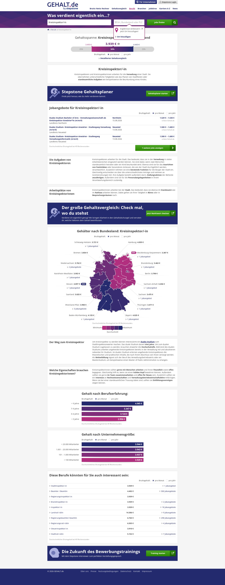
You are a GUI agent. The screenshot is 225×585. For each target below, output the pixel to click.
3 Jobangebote (80, 308)
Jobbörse (153, 8)
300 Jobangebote (168, 491)
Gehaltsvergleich (119, 8)
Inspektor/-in (56, 507)
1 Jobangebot (88, 319)
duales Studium (148, 341)
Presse (93, 571)
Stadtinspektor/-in (59, 486)
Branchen (142, 8)
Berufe (132, 8)
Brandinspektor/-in (59, 502)
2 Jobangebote (75, 267)
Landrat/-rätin (57, 512)
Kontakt (136, 571)
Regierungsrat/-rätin (60, 523)
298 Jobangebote (168, 518)
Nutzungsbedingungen (108, 571)
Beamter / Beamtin (59, 491)
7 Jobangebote (169, 534)
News (175, 8)
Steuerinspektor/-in (59, 528)
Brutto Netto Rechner (99, 8)
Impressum (147, 571)
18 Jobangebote (169, 507)
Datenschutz (125, 571)
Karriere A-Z (164, 8)
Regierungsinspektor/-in (61, 496)
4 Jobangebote (169, 523)
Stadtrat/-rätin (57, 534)
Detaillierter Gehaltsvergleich (113, 58)
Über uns (85, 571)
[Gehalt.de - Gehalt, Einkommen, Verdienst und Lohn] (62, 6)
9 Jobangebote (169, 512)
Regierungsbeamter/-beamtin (64, 518)
